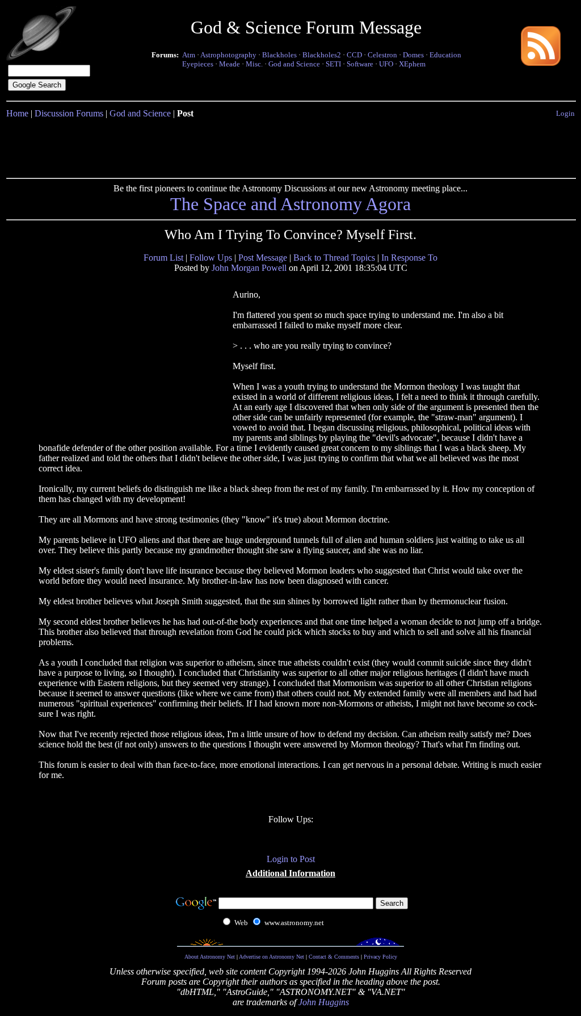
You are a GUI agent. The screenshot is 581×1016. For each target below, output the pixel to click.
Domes (413, 55)
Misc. (254, 64)
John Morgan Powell (249, 268)
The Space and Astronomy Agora (290, 204)
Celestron (382, 55)
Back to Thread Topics (334, 257)
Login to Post (291, 859)
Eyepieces (197, 64)
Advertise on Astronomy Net (271, 957)
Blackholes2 (321, 55)
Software (360, 64)
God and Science (294, 64)
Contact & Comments (334, 957)
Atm (188, 55)
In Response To (409, 257)
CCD (354, 55)
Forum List (163, 257)
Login (565, 113)
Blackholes (279, 55)
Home (17, 113)
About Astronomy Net (209, 957)
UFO (386, 64)
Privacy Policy (380, 957)
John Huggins (323, 1002)
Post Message (262, 257)
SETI (333, 64)
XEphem (412, 64)
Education (445, 55)
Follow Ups (211, 257)
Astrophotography (228, 55)
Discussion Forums (69, 113)
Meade (229, 64)
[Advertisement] (290, 146)
